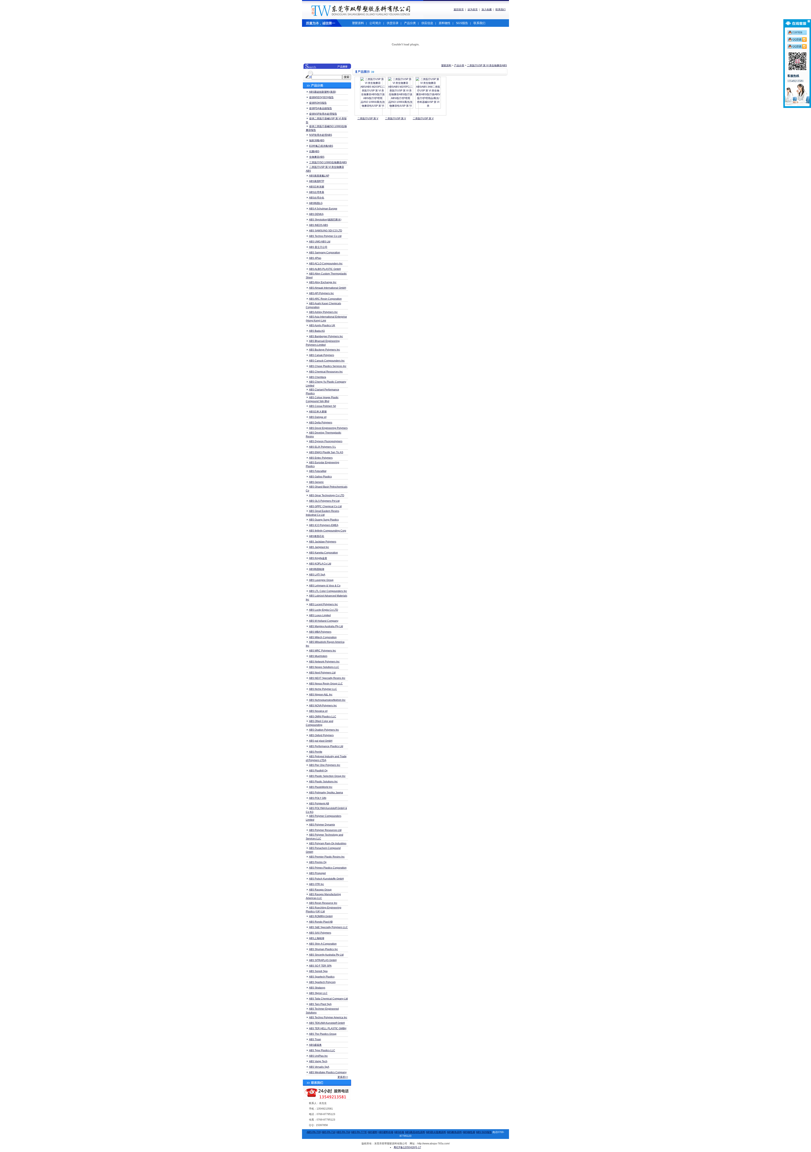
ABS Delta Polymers (320, 422)
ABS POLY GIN (317, 798)
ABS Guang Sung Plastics (324, 519)
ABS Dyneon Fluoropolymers (325, 441)
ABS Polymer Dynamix (322, 824)
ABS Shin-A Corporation (323, 943)
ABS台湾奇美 (316, 192)
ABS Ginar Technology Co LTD (326, 495)
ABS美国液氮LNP (319, 175)
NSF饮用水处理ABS (320, 134)
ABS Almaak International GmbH (327, 287)
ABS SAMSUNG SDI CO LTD (325, 230)
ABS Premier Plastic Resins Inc (327, 856)
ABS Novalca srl (318, 711)
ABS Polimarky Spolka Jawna (326, 792)
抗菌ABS (314, 151)
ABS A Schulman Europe (323, 208)
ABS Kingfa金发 (318, 558)
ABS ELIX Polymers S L (322, 446)
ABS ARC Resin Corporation (325, 298)
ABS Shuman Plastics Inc (323, 949)
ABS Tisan (315, 1039)
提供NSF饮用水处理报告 (323, 113)
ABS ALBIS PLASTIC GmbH (325, 269)
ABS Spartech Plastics (322, 976)
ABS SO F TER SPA (320, 965)
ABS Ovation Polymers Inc (324, 729)
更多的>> (342, 1077)
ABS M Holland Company (323, 620)
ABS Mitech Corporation (323, 637)
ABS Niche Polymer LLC (323, 689)
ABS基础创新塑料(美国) (322, 91)
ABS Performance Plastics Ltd (326, 746)
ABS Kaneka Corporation (323, 552)
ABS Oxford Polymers (321, 735)
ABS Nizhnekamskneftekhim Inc (327, 700)
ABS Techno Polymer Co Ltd (325, 236)
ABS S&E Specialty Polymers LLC (328, 927)
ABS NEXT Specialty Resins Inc (327, 678)
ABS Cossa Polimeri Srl (322, 406)
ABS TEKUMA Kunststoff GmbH (327, 1022)
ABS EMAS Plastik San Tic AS (326, 452)
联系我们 (500, 9)
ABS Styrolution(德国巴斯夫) (325, 219)
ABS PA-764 (343, 1132)
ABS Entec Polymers (321, 457)
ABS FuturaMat (317, 471)
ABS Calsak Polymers (321, 355)
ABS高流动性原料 (415, 1132)
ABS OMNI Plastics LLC (322, 716)
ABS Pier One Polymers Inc (324, 765)
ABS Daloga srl (318, 417)
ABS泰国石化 (316, 536)
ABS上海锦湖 (316, 938)
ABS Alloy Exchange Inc (322, 282)
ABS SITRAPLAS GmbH (323, 960)
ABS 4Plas (315, 258)
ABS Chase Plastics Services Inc (327, 366)
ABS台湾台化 (316, 197)
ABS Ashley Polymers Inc (323, 312)
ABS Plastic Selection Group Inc (327, 776)
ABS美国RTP (316, 181)
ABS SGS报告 (484, 1132)
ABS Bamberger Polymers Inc (326, 336)
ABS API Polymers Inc (321, 293)
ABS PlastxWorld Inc (320, 787)
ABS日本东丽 (316, 186)
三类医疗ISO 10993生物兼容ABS (328, 162)
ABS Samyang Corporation (324, 252)
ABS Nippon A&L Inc (320, 694)
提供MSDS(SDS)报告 (321, 97)
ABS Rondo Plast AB (321, 921)
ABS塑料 (372, 1132)
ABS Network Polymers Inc (324, 661)
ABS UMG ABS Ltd (319, 241)
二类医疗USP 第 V (367, 118)
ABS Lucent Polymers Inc (323, 604)
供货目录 (393, 23)
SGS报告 (462, 23)
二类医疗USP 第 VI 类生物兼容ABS (487, 65)
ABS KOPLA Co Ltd (320, 563)
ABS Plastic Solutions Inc (323, 781)
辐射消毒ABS (316, 140)
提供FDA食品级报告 (320, 108)
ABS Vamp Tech (318, 1061)
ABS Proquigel (317, 873)
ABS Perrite (315, 751)
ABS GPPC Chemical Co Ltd (325, 506)
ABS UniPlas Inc (318, 1055)
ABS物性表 (469, 1132)
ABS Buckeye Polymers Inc (324, 349)
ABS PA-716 (328, 1132)
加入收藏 (487, 9)
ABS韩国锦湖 (316, 569)
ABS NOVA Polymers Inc (323, 705)
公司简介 (375, 23)
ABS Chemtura (317, 377)
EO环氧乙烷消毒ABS (321, 145)
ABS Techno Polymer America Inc (328, 1017)
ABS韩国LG (315, 203)
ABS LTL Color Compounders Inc (328, 591)
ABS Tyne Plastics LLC (322, 1050)
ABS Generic (316, 482)
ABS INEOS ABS (318, 225)
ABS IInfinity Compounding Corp (327, 530)
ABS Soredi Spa (318, 971)
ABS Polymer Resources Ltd (325, 830)
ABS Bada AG (317, 330)
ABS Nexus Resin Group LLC (326, 683)
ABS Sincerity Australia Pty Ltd (326, 954)
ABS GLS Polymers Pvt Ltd (324, 500)
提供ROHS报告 (318, 102)
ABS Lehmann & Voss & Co (324, 585)
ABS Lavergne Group (321, 580)
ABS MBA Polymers (320, 631)
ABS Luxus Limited (320, 615)
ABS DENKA (316, 214)
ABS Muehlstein (318, 656)
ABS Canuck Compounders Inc (327, 360)
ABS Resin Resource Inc (323, 903)
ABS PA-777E (359, 1132)
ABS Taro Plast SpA (320, 1004)
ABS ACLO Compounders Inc (326, 263)
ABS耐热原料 (454, 1132)
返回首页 (459, 9)
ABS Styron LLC (318, 993)
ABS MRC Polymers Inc (322, 650)
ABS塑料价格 (385, 1132)
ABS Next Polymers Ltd (322, 672)
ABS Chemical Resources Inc (326, 371)
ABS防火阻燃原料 (436, 1132)
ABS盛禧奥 (315, 1044)
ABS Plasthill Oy (318, 770)
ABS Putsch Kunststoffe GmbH (326, 878)
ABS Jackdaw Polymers (322, 541)
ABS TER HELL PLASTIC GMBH (327, 1028)
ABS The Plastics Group (322, 1033)
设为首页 (473, 9)
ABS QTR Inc (316, 884)
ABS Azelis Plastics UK (322, 325)
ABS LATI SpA (317, 574)
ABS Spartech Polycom (322, 982)
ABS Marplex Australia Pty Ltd (326, 626)
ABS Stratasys (317, 987)
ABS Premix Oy (318, 862)
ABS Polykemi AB (319, 803)
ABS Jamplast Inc (319, 547)
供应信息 (427, 23)
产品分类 (410, 23)
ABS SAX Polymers (320, 932)
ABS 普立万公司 (318, 247)
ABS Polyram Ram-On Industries (327, 843)
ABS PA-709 (314, 1132)
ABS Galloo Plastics (320, 476)
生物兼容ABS (316, 156)
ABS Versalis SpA (319, 1066)
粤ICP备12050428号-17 (407, 1147)
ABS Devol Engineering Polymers (328, 428)
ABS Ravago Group (320, 889)
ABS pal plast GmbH (320, 740)
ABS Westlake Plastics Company (328, 1072)
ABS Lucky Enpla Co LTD (323, 609)
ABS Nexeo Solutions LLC (324, 667)
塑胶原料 (358, 23)
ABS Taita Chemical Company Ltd (328, 998)
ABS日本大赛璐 (318, 411)
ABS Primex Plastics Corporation (328, 867)
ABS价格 (399, 1132)
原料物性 (444, 23)
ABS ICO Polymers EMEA (323, 525)
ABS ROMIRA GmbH (321, 916)
